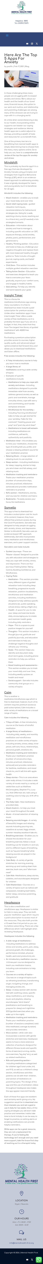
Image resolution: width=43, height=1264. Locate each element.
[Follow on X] (37, 44)
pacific (10, 66)
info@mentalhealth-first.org (21, 1243)
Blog (27, 66)
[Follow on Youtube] (27, 44)
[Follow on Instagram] (32, 44)
